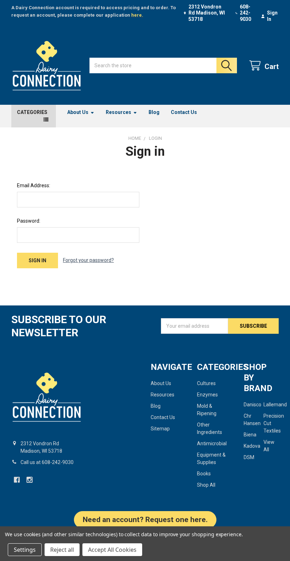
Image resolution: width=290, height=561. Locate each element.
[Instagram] (29, 479)
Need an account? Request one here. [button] (145, 519)
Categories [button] (32, 112)
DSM (249, 457)
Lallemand (275, 404)
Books (204, 473)
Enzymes (207, 394)
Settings (25, 550)
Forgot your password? (88, 260)
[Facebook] (16, 479)
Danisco (252, 404)
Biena (250, 434)
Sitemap (160, 428)
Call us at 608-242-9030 (47, 462)
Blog (154, 112)
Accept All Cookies (112, 550)
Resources (118, 112)
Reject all (62, 550)
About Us (77, 112)
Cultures (206, 383)
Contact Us (184, 112)
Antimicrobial (212, 443)
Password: (28, 221)
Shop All (206, 485)
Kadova (252, 446)
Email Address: (33, 185)
